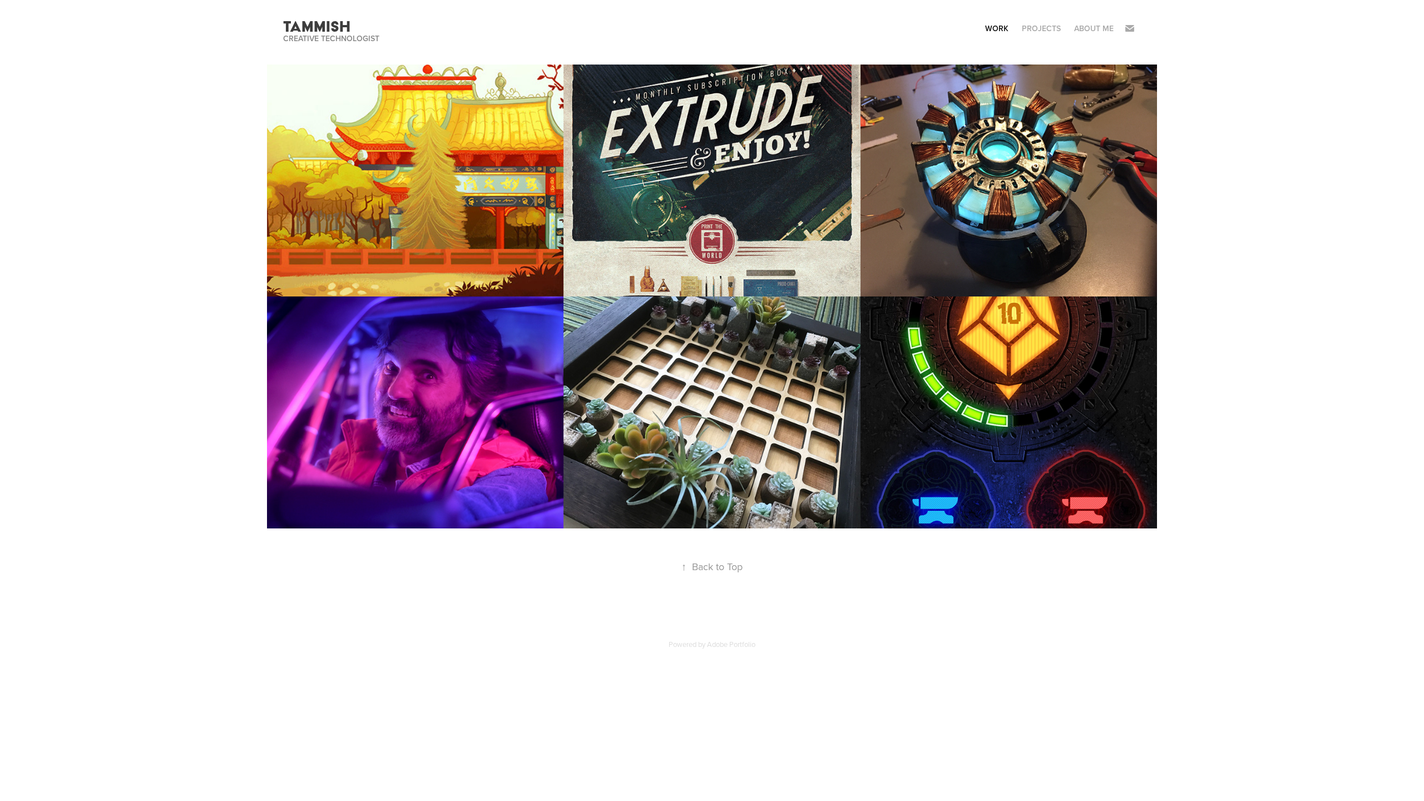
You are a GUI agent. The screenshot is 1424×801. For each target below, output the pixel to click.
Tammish (316, 26)
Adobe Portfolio (731, 644)
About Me (1094, 28)
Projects (1041, 28)
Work (996, 28)
